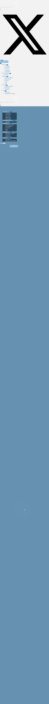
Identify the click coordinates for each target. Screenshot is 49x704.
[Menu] (1, 63)
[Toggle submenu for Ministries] (7, 76)
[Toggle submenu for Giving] (9, 138)
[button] (0, 9)
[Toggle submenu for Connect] (7, 85)
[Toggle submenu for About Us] (7, 64)
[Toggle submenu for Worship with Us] (10, 73)
